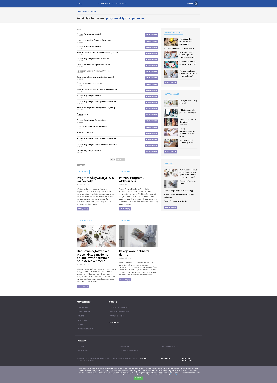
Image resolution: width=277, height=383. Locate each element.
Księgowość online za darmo (134, 252)
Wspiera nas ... (82, 114)
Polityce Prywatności (176, 374)
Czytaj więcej (151, 35)
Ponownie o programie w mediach (89, 83)
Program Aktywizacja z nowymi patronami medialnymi (97, 145)
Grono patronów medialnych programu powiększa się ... (97, 89)
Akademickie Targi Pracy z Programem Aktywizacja (96, 108)
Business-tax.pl (83, 351)
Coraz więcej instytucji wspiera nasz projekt (93, 65)
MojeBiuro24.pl (125, 346)
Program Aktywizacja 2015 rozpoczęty (95, 179)
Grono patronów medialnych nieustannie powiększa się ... (98, 52)
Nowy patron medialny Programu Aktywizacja (94, 40)
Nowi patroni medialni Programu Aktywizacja (93, 71)
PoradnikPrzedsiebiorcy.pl (129, 351)
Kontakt (143, 358)
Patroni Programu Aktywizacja (131, 179)
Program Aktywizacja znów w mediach (91, 120)
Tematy (93, 12)
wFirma (190, 3)
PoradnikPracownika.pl (170, 346)
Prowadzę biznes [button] (105, 4)
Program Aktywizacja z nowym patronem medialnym (96, 102)
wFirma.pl (81, 346)
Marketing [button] (120, 4)
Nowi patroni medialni (85, 132)
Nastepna (120, 159)
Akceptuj (138, 378)
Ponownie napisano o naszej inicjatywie (92, 126)
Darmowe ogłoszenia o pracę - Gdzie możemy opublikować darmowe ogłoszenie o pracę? (93, 256)
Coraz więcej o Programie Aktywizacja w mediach (95, 77)
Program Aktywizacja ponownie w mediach (93, 59)
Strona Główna (82, 12)
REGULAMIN (165, 358)
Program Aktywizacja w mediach (89, 34)
